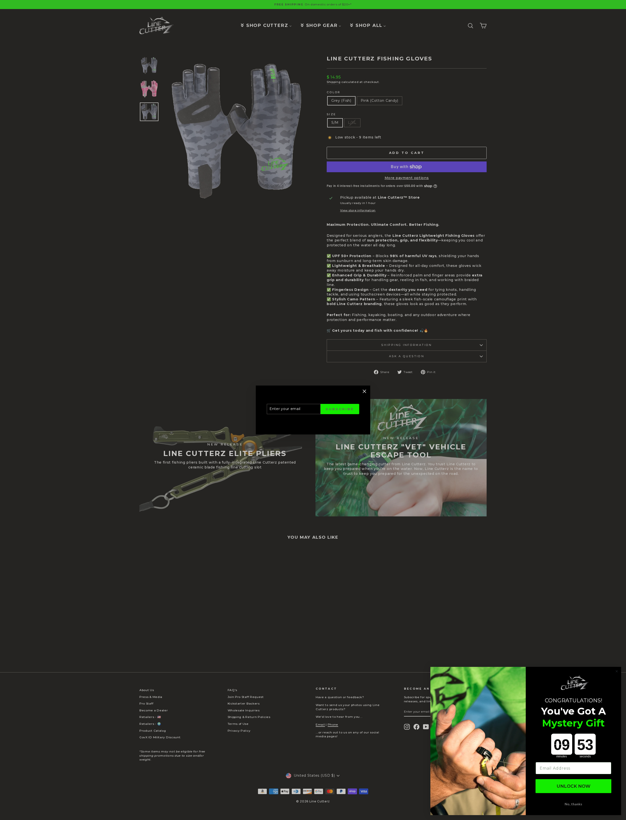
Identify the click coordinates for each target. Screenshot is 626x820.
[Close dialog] (616, 671)
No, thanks (573, 804)
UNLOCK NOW (574, 786)
